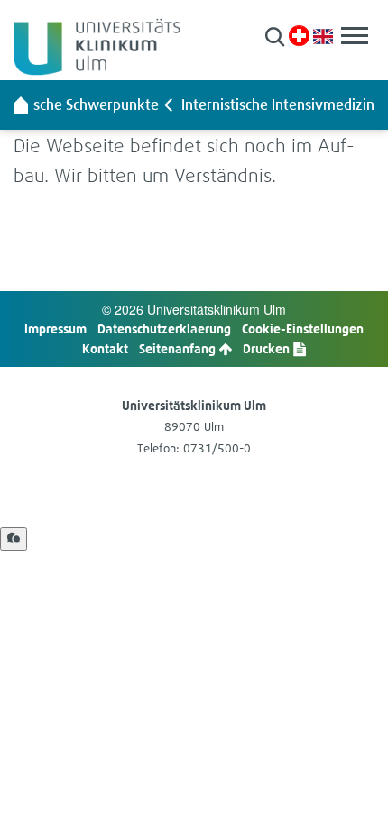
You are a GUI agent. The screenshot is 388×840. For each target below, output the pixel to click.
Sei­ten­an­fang (178, 348)
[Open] (13, 539)
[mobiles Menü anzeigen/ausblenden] (355, 35)
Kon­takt (105, 348)
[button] (274, 36)
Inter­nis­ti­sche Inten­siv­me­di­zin (277, 105)
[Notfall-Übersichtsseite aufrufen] (299, 35)
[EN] (323, 34)
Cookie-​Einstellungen (303, 328)
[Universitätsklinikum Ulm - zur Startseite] (21, 105)
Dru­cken (267, 348)
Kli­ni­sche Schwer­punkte (82, 105)
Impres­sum (55, 328)
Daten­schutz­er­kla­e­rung (164, 328)
